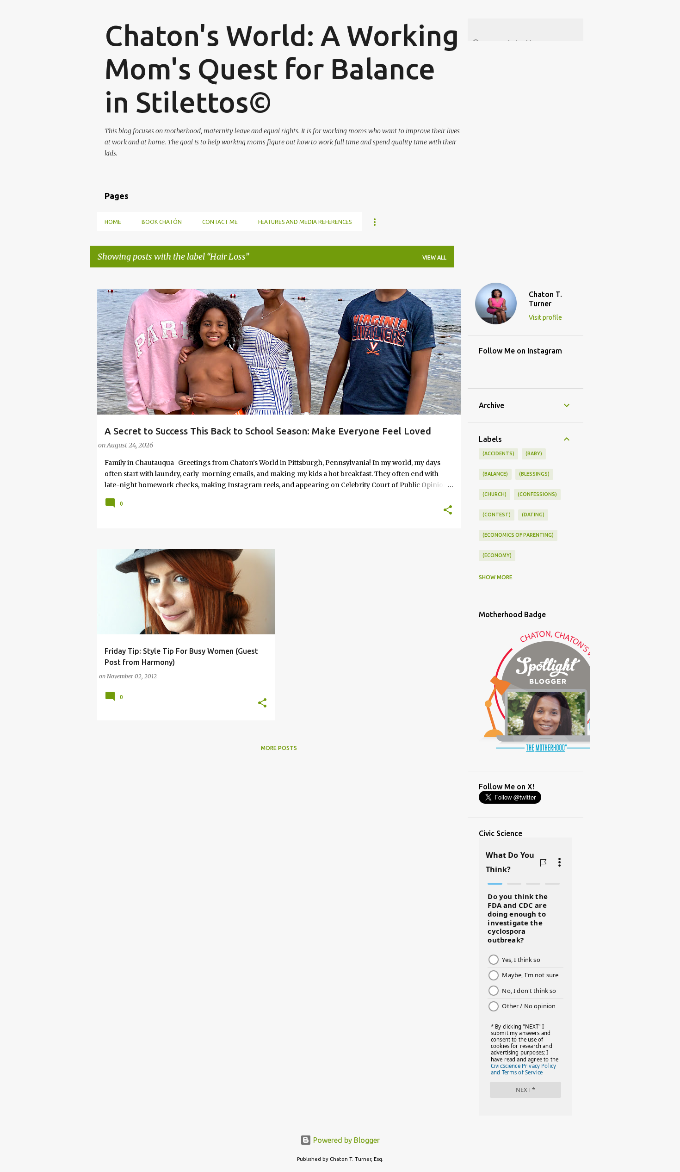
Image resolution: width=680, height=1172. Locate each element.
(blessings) (534, 474)
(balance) (495, 474)
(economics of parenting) (518, 535)
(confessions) (537, 494)
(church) (494, 494)
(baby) (533, 453)
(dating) (533, 514)
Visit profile (545, 317)
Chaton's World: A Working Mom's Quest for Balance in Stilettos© (282, 68)
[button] (447, 510)
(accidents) (498, 453)
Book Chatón (162, 222)
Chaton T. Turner (545, 299)
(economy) (497, 555)
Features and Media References (305, 222)
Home (113, 222)
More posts (279, 748)
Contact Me (220, 222)
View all (434, 257)
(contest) (496, 514)
